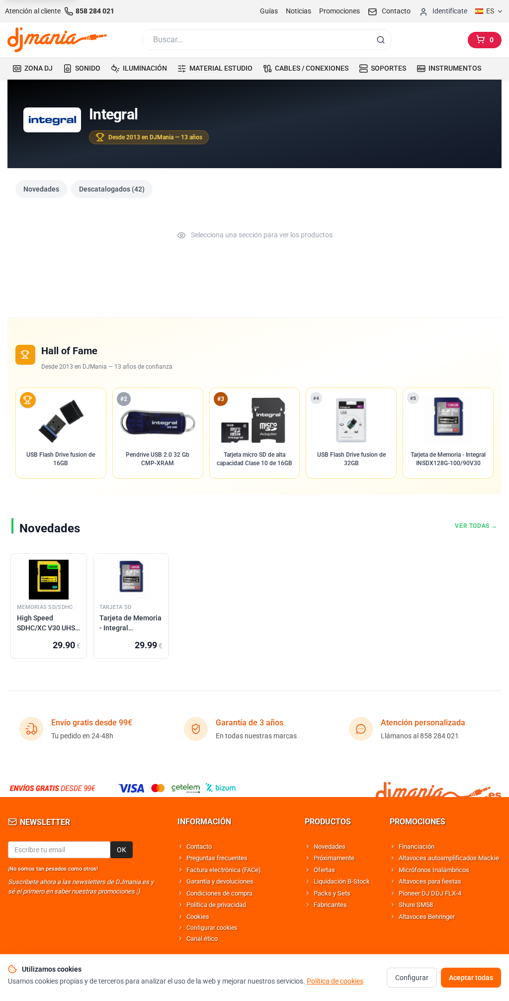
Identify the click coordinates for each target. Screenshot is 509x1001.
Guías (269, 11)
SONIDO (87, 68)
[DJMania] (57, 39)
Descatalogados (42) (112, 189)
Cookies (197, 916)
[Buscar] (381, 40)
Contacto (199, 846)
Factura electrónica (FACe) (223, 870)
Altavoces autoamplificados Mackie (449, 858)
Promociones (339, 11)
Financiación (416, 846)
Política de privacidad (216, 904)
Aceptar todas (471, 978)
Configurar (411, 978)
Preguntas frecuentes (217, 858)
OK (121, 850)
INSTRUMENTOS (454, 68)
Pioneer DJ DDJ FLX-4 (430, 893)
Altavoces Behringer (427, 916)
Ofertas (324, 870)
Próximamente (334, 858)
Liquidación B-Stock (342, 881)
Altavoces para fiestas (430, 881)
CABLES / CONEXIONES (311, 68)
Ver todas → (476, 525)
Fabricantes (330, 904)
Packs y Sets (332, 893)
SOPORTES (388, 68)
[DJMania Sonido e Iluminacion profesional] (438, 788)
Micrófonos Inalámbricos (434, 870)
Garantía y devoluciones (220, 881)
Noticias (298, 11)
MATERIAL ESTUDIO (221, 68)
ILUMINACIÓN (145, 68)
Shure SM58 (416, 904)
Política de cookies (335, 981)
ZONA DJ (38, 68)
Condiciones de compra (219, 893)
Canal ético (202, 938)
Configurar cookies (211, 927)
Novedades (41, 189)
